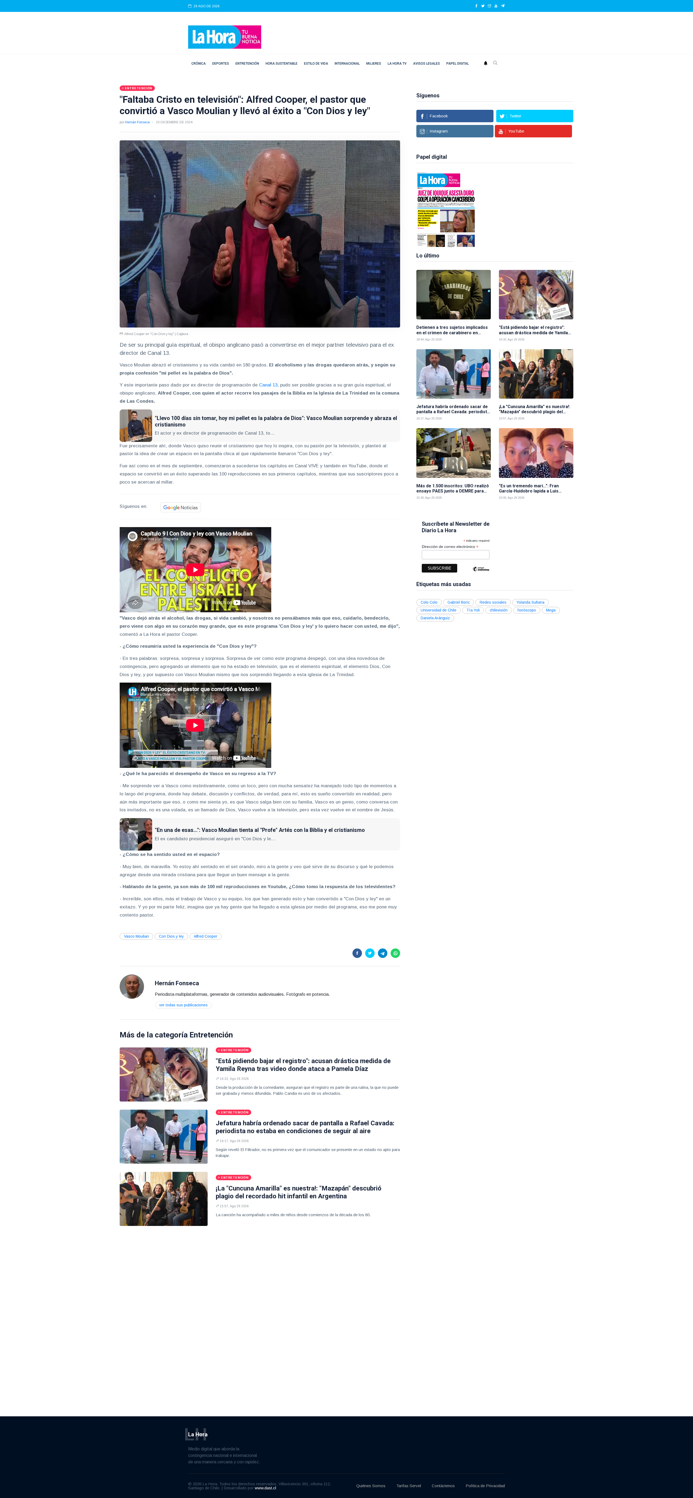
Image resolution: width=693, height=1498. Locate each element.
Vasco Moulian (136, 936)
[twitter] (483, 6)
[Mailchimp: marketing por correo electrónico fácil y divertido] (481, 573)
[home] (224, 36)
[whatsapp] (395, 953)
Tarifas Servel (408, 1485)
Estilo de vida (316, 63)
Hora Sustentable (282, 63)
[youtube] (496, 6)
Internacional (347, 63)
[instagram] (489, 6)
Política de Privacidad (485, 1485)
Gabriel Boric (458, 602)
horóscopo (527, 610)
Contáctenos (443, 1485)
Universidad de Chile (438, 610)
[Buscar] (495, 63)
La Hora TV (397, 63)
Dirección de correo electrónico (450, 546)
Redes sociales (493, 602)
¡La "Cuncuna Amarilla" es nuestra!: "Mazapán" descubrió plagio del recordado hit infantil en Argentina (298, 1192)
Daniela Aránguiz (435, 618)
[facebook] (476, 6)
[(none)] (132, 986)
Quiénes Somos (370, 1485)
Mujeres (373, 63)
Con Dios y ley (171, 936)
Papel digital (457, 63)
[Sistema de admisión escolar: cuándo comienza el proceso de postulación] (446, 209)
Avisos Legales (426, 63)
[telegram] (503, 6)
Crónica (198, 63)
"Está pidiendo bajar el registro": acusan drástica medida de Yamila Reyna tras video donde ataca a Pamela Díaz (303, 1065)
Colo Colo (429, 602)
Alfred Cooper (205, 936)
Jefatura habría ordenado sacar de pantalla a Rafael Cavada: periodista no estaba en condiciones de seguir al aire (305, 1127)
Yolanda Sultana (530, 602)
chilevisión (499, 610)
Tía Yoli (473, 610)
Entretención (247, 63)
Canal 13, (269, 385)
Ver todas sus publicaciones (183, 1005)
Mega (550, 610)
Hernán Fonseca (137, 122)
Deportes (220, 63)
